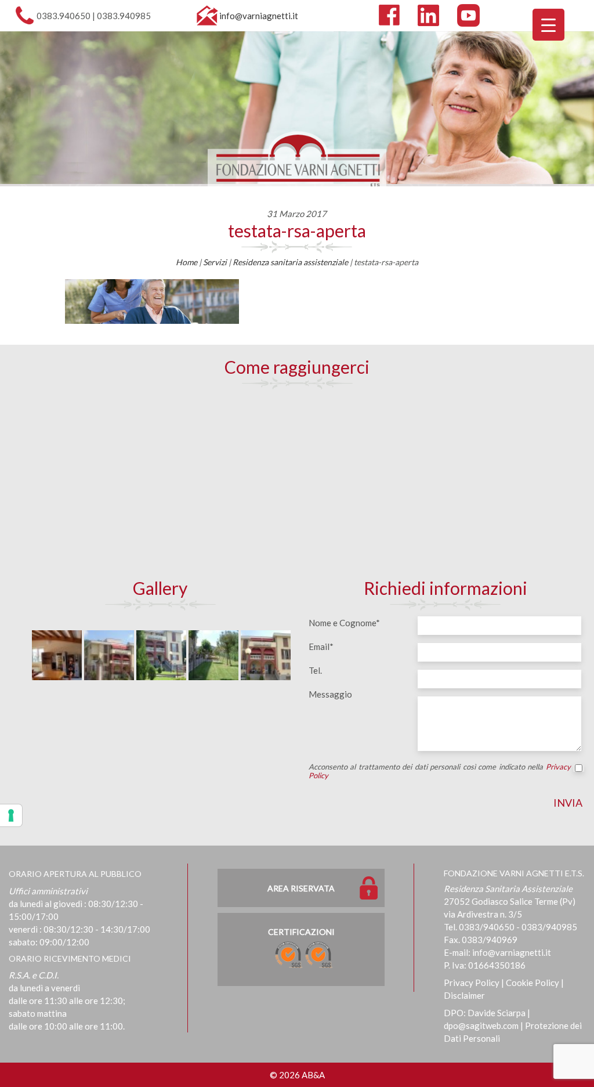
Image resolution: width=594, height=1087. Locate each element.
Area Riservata (301, 888)
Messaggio (330, 694)
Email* (321, 646)
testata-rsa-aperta (297, 230)
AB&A (313, 1075)
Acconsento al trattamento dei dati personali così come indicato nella (440, 771)
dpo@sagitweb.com (481, 1025)
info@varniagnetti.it (258, 15)
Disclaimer (464, 995)
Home (186, 262)
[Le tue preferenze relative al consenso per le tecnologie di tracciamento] (11, 815)
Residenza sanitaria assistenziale (290, 262)
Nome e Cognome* (344, 622)
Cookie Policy (532, 982)
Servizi (215, 262)
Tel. (315, 670)
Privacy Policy (471, 982)
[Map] (297, 482)
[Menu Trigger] (548, 25)
